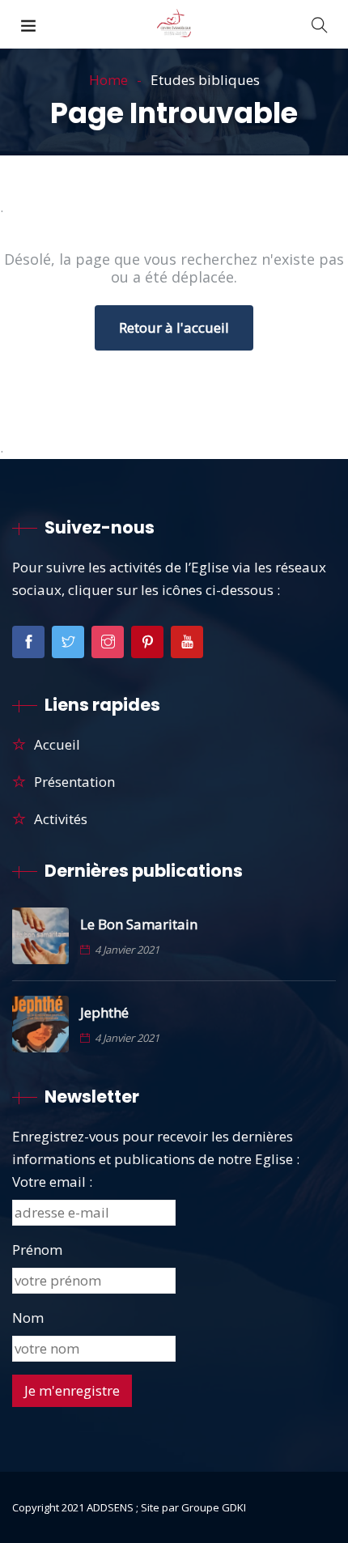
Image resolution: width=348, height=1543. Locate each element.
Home (108, 79)
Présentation (74, 781)
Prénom (37, 1249)
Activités (60, 819)
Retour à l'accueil (174, 327)
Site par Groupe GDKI (193, 1507)
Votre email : (52, 1181)
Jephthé (104, 1013)
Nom (28, 1317)
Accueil (57, 744)
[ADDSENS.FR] (174, 24)
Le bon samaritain (138, 924)
